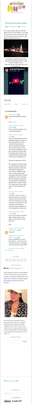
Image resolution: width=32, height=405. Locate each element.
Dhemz (10, 26)
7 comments (23, 26)
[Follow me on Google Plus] (14, 260)
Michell (11, 127)
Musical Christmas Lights (16, 23)
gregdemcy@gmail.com (15, 268)
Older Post (25, 104)
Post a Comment (9, 250)
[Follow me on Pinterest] (17, 260)
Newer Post (7, 104)
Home (16, 104)
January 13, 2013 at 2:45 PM (16, 228)
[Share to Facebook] (10, 100)
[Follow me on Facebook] (7, 260)
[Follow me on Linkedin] (21, 260)
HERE (8, 333)
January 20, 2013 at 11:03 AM (16, 248)
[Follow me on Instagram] (25, 260)
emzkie (11, 213)
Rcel (10, 136)
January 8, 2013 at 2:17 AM (16, 125)
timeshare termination (17, 278)
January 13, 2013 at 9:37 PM (16, 235)
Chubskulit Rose (13, 230)
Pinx (10, 193)
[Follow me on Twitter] (10, 260)
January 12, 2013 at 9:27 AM (16, 212)
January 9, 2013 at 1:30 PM (16, 135)
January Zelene (13, 114)
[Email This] (5, 100)
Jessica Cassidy (13, 237)
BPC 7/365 (13, 122)
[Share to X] (8, 100)
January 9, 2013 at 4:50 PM (16, 191)
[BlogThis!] (6, 100)
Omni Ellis (8, 280)
